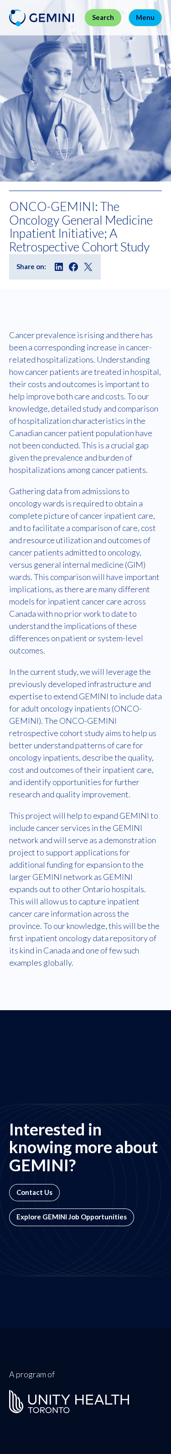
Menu (145, 17)
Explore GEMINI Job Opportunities (71, 1216)
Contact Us (34, 1192)
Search (103, 17)
